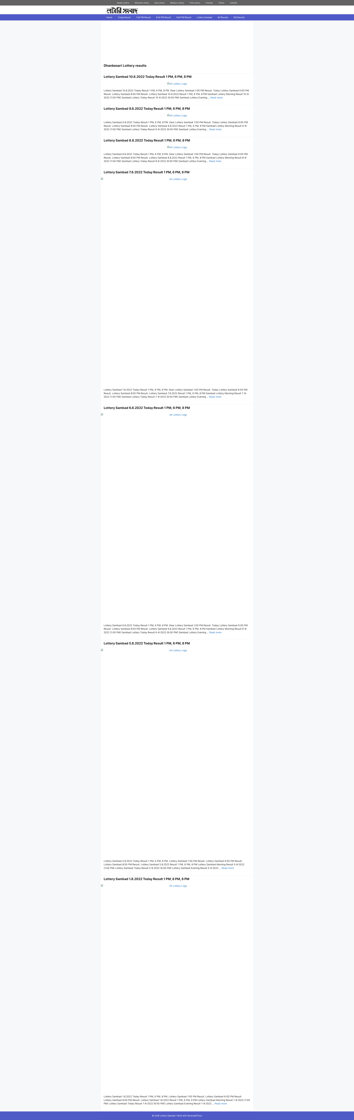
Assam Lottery (123, 3)
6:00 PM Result (163, 17)
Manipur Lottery (177, 3)
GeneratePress (194, 1115)
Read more (216, 97)
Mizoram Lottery (142, 3)
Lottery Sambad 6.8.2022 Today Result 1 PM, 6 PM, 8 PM (147, 408)
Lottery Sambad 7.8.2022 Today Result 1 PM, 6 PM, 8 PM (146, 172)
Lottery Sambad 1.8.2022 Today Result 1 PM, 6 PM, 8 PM (146, 879)
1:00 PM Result (143, 17)
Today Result (124, 17)
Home (109, 17)
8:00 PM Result (183, 17)
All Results (223, 17)
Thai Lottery (195, 3)
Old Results (239, 17)
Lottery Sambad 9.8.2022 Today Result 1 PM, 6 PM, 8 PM (147, 109)
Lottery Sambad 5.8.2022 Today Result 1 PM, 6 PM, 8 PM (147, 643)
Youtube (209, 3)
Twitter (221, 3)
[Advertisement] (177, 43)
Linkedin (233, 3)
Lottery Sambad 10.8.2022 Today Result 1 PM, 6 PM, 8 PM (148, 77)
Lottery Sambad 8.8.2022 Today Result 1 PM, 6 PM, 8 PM (147, 140)
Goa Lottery (159, 3)
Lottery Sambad (204, 17)
